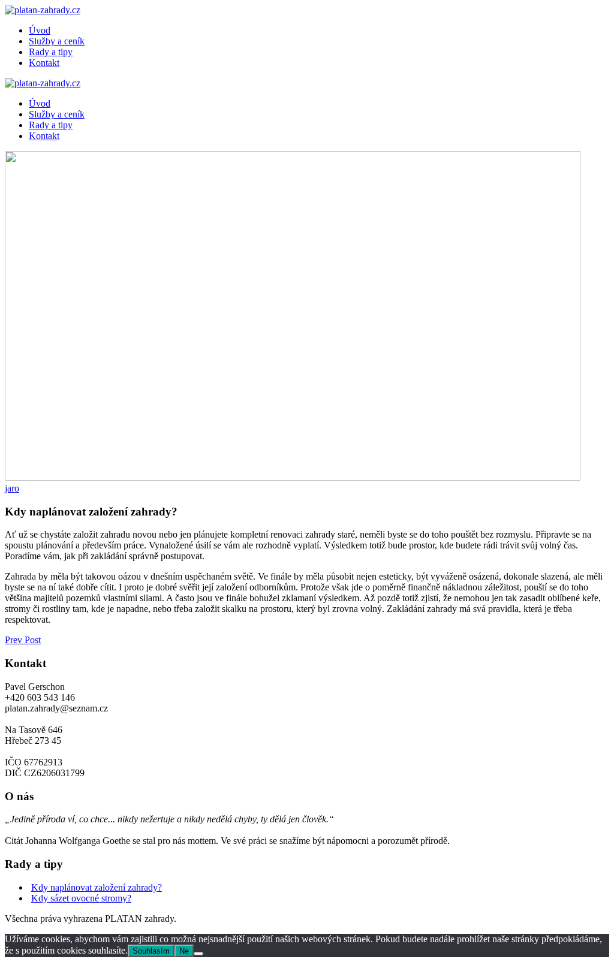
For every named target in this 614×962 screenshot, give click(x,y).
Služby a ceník (57, 41)
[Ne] (198, 953)
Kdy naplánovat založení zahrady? (96, 887)
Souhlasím (151, 950)
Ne (184, 950)
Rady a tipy (51, 52)
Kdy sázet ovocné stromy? (81, 898)
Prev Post (23, 640)
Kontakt (44, 63)
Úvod (39, 30)
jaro (12, 488)
